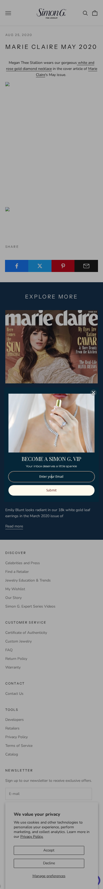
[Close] (93, 392)
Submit (51, 490)
